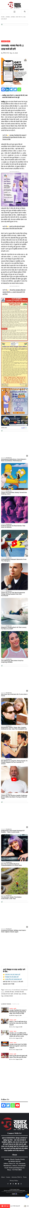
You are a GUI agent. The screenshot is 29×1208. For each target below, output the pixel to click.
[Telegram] (11, 89)
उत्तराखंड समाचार (8, 996)
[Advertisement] (14, 949)
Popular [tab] (15, 1004)
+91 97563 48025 (17, 1170)
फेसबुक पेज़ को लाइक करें (11, 977)
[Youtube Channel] (17, 1105)
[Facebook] (3, 89)
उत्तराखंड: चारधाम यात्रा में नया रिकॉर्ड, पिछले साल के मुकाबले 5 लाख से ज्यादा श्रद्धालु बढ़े (18, 1046)
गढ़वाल (15, 1031)
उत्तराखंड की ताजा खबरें (7, 994)
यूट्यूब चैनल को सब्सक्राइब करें (13, 979)
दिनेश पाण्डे (6, 53)
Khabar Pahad (16, 1189)
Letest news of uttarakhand (12, 989)
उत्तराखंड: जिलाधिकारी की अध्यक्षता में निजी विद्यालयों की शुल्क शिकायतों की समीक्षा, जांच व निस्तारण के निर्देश (17, 1012)
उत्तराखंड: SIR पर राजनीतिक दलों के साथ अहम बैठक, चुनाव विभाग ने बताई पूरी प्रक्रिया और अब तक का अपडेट (18, 1034)
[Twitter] (15, 89)
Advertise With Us (16, 1177)
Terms (25, 1177)
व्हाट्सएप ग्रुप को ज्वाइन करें (12, 974)
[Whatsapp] (19, 89)
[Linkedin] (7, 89)
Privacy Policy (14, 1180)
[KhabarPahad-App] (14, 71)
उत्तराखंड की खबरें (19, 992)
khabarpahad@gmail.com (17, 1167)
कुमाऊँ (8, 41)
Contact (8, 1177)
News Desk (13, 1026)
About (3, 1177)
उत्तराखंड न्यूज (17, 994)
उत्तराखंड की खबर (9, 992)
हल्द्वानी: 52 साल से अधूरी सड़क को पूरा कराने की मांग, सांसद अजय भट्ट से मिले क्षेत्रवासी (18, 1023)
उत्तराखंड (3, 41)
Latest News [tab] (6, 1004)
